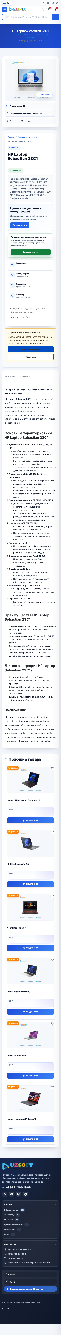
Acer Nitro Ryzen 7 (16, 928)
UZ (8, 1308)
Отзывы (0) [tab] (24, 376)
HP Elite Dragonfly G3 (18, 864)
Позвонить (30, 357)
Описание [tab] (10, 376)
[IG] (53, 3)
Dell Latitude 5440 (16, 1055)
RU (3, 1308)
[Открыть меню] (4, 9)
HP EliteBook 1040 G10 (18, 991)
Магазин (27, 34)
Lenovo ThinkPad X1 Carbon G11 (23, 800)
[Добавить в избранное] (52, 768)
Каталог (21, 137)
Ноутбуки (29, 38)
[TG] (57, 3)
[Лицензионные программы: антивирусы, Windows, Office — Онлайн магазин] (23, 9)
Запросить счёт (31, 252)
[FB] (43, 3)
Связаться (21, 225)
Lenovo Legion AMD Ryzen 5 (21, 1119)
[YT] (48, 3)
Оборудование (41, 34)
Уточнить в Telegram (31, 349)
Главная (15, 34)
